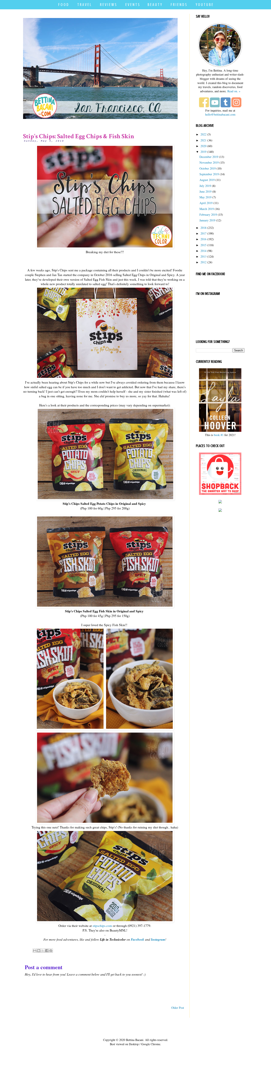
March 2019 (206, 209)
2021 (203, 140)
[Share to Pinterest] (51, 950)
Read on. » (233, 91)
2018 (203, 228)
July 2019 (205, 186)
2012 (203, 262)
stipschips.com (102, 925)
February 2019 (208, 215)
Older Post (177, 1008)
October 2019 (207, 168)
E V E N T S (132, 4)
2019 (203, 152)
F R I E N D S (179, 4)
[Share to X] (43, 950)
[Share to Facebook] (47, 950)
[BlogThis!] (39, 950)
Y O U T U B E (204, 4)
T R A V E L (84, 4)
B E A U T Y (155, 4)
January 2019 (207, 220)
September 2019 (209, 174)
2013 (203, 256)
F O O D (63, 4)
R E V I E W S (108, 4)
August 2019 (207, 180)
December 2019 (208, 157)
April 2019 (206, 203)
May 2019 (205, 197)
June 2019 (205, 191)
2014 (203, 251)
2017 (203, 233)
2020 (203, 146)
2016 (203, 239)
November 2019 (209, 162)
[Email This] (35, 950)
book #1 (219, 435)
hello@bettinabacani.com (220, 114)
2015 (203, 245)
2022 (203, 134)
